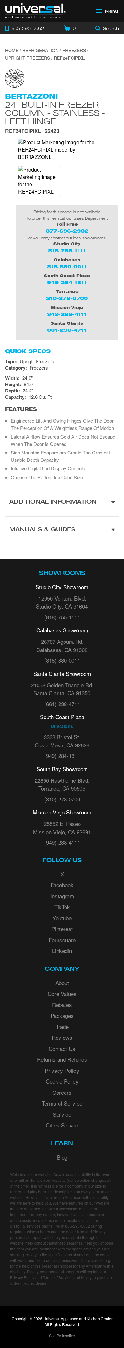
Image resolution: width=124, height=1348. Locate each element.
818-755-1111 (67, 251)
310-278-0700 (67, 298)
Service (62, 1114)
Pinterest (62, 929)
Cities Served (62, 1125)
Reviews (62, 1037)
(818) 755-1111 (62, 617)
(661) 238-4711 (62, 704)
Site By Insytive (62, 1335)
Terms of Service (62, 1103)
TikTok (62, 907)
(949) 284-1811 (62, 755)
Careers (62, 1092)
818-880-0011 (67, 266)
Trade (62, 1027)
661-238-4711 (67, 330)
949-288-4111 (67, 314)
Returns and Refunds (62, 1059)
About (62, 983)
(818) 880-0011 (62, 660)
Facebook (62, 885)
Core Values (62, 993)
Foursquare (62, 940)
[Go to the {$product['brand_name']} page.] (14, 77)
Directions (62, 726)
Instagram (62, 896)
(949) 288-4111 (62, 842)
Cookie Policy (62, 1081)
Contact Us (62, 1048)
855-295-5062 (77, 1226)
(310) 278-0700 (62, 799)
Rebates (62, 1005)
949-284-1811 (67, 282)
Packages (62, 1015)
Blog (62, 1157)
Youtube (62, 918)
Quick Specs (28, 351)
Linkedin (62, 951)
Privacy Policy (62, 1070)
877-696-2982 (67, 231)
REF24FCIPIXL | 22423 (32, 131)
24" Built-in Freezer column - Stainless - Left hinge (55, 112)
